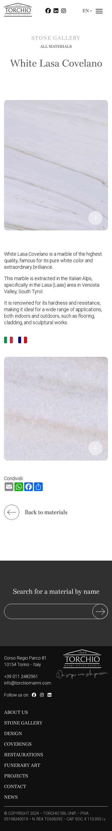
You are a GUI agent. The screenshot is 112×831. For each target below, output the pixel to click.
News (11, 797)
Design (13, 733)
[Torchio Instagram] (42, 695)
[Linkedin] (56, 11)
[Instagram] (63, 11)
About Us (16, 712)
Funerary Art (22, 765)
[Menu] (99, 16)
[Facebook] (48, 11)
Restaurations (23, 755)
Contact (15, 786)
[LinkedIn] (49, 695)
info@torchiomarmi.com (27, 683)
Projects (16, 776)
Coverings (18, 744)
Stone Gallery (23, 723)
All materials (56, 46)
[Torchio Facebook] (34, 695)
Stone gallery (56, 38)
